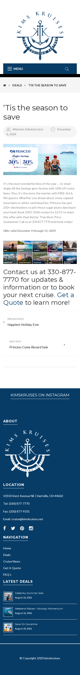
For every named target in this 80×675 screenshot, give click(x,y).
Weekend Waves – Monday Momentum (39, 608)
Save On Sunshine (26, 624)
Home (7, 548)
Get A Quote (12, 568)
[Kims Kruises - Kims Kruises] (40, 35)
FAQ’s (7, 574)
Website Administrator (28, 129)
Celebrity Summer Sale (29, 593)
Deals (17, 85)
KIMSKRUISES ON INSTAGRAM (40, 395)
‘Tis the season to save (35, 112)
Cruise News (11, 561)
